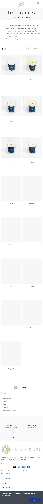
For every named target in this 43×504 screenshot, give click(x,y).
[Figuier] (11, 312)
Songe (11, 121)
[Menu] (2, 4)
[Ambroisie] (32, 188)
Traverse (11, 80)
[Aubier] (11, 188)
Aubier (11, 204)
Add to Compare (16, 55)
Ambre (11, 245)
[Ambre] (11, 229)
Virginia (32, 286)
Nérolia (11, 162)
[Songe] (11, 106)
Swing (32, 80)
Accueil (3, 393)
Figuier (11, 327)
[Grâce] (32, 312)
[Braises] (32, 147)
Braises (32, 162)
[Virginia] (32, 271)
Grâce (32, 327)
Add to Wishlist (16, 59)
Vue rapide (16, 64)
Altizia (5, 404)
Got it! (35, 500)
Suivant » (25, 387)
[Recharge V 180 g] (11, 353)
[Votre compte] (41, 4)
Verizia (5, 401)
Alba (11, 286)
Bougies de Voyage (9, 410)
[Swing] (32, 64)
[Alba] (11, 271)
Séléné (32, 121)
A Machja (32, 245)
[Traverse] (11, 64)
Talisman (6, 407)
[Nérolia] (11, 147)
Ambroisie (32, 204)
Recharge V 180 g (11, 369)
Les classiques (7, 398)
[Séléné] (32, 106)
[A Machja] (32, 229)
